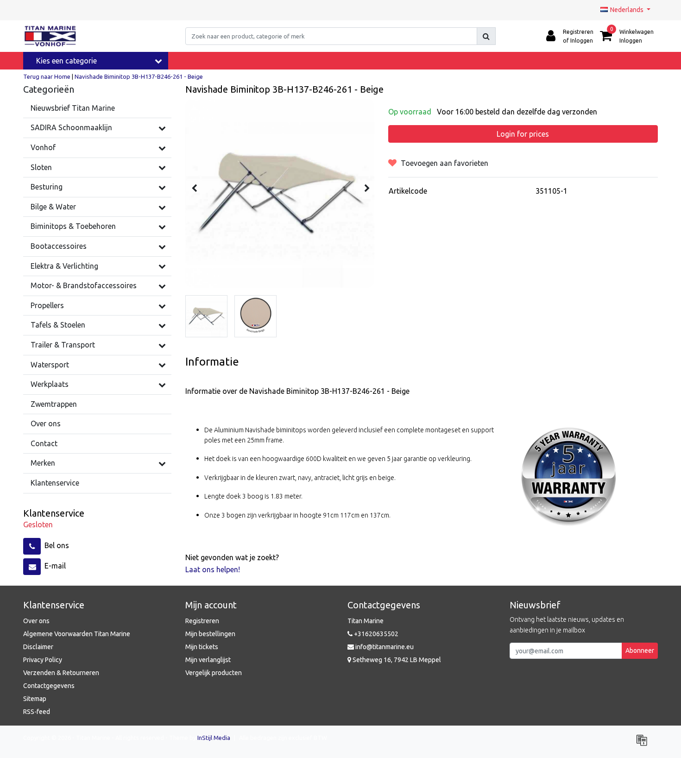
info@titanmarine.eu (384, 647)
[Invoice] (644, 744)
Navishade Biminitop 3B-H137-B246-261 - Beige (139, 76)
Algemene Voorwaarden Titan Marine (76, 634)
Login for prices (523, 134)
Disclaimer (38, 647)
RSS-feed (36, 711)
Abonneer (639, 650)
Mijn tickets (201, 647)
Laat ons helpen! (212, 569)
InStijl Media (213, 737)
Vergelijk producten (213, 672)
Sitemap (34, 698)
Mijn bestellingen (210, 634)
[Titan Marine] (50, 36)
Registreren (202, 621)
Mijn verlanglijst (208, 659)
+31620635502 (375, 634)
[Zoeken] (486, 36)
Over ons (36, 621)
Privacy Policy (42, 659)
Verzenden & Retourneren (61, 672)
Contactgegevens (49, 685)
